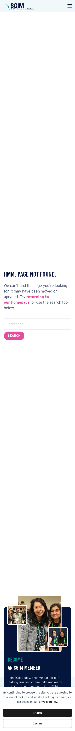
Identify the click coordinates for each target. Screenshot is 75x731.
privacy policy (48, 701)
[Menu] (69, 6)
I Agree (37, 712)
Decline (37, 723)
